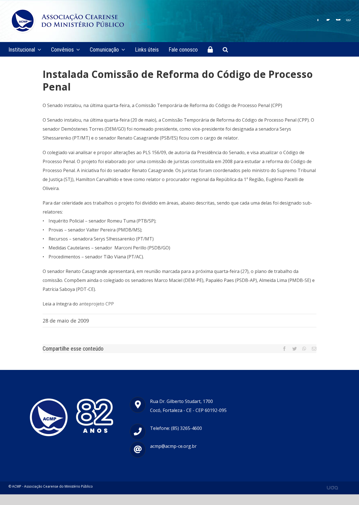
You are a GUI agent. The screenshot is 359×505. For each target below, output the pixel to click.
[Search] (225, 49)
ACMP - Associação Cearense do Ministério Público (52, 486)
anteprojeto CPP (96, 304)
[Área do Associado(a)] (210, 49)
